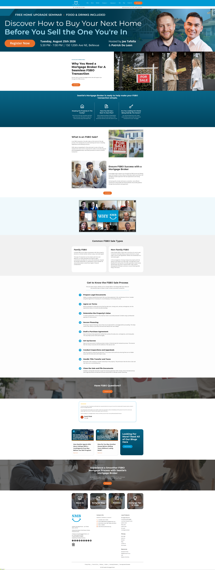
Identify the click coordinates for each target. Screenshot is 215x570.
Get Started (107, 193)
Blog (124, 3)
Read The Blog (127, 446)
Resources (112, 3)
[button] (104, 3)
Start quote (138, 3)
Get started (76, 84)
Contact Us (129, 3)
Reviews (97, 3)
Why (87, 3)
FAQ (120, 3)
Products (104, 3)
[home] (76, 3)
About (92, 3)
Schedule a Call (107, 391)
